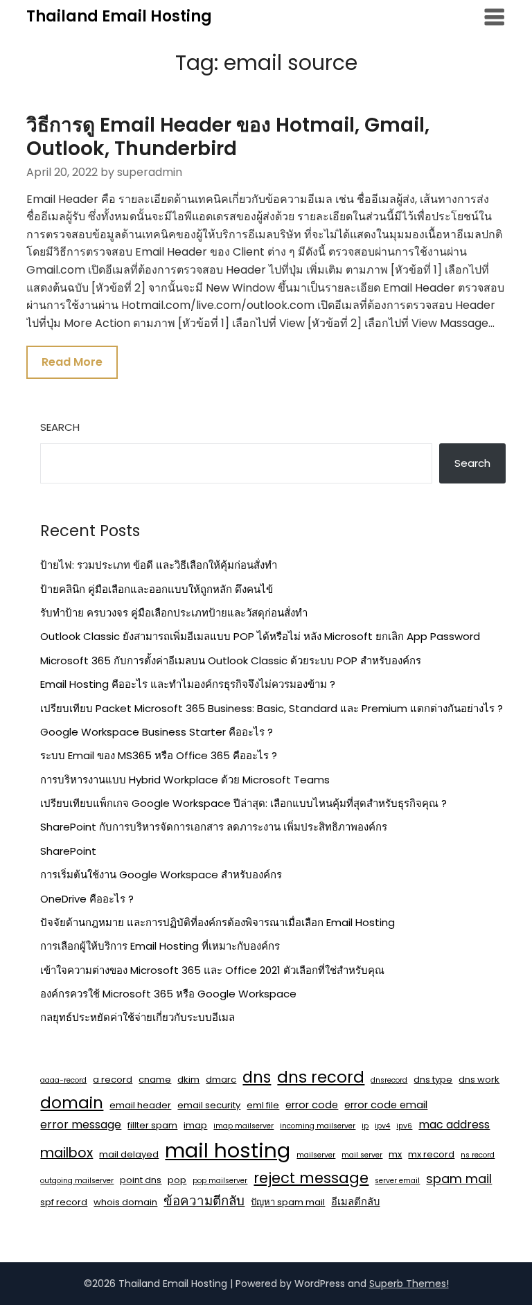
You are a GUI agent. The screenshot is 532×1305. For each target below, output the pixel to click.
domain (71, 1103)
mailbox (66, 1153)
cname (155, 1079)
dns (256, 1077)
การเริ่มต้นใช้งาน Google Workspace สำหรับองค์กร (161, 874)
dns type (433, 1079)
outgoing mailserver (77, 1180)
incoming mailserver (317, 1126)
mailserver (315, 1155)
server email (397, 1180)
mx (395, 1154)
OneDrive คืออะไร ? (87, 898)
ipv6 (404, 1126)
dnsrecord (389, 1080)
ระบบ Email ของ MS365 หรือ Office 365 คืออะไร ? (158, 755)
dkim (188, 1079)
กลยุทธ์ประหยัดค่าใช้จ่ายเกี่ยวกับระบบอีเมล (137, 1017)
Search (60, 427)
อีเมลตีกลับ (355, 1202)
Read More (72, 362)
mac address (454, 1125)
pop (177, 1180)
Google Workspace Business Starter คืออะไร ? (156, 732)
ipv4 (382, 1126)
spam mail (459, 1178)
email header (140, 1105)
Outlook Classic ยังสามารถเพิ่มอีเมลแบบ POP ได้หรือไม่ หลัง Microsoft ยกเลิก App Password (260, 636)
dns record (320, 1077)
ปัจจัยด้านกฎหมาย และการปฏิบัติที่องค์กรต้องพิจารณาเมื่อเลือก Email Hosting (217, 922)
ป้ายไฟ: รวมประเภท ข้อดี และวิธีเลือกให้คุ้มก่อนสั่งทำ (158, 565)
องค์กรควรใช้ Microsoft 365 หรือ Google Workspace (168, 993)
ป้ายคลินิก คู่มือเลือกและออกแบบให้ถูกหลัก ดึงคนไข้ (156, 589)
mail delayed (129, 1154)
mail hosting (227, 1150)
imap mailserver (243, 1126)
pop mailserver (220, 1180)
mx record (431, 1154)
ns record (478, 1155)
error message (80, 1125)
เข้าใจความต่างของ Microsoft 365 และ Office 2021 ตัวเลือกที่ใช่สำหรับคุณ (212, 970)
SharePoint (68, 851)
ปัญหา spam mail (288, 1202)
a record (112, 1079)
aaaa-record (63, 1080)
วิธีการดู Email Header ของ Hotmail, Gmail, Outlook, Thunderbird (227, 137)
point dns (140, 1180)
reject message (311, 1178)
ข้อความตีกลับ (204, 1200)
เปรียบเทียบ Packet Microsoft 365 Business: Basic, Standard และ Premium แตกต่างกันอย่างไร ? (271, 708)
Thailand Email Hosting (119, 16)
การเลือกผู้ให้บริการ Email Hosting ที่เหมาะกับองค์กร (160, 946)
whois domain (125, 1202)
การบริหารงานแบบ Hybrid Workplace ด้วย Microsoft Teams (185, 779)
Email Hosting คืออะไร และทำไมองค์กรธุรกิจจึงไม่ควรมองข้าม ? (187, 684)
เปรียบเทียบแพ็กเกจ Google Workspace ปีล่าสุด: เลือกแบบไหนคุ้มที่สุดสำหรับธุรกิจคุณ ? (243, 803)
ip (365, 1126)
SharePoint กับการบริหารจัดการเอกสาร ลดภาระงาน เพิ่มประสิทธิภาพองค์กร (213, 826)
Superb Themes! (409, 1283)
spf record (63, 1202)
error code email (385, 1105)
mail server (362, 1155)
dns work (479, 1079)
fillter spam (152, 1125)
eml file (263, 1105)
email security (208, 1105)
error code (311, 1105)
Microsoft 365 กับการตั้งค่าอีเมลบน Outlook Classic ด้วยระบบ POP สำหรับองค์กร (230, 660)
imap (195, 1125)
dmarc (221, 1079)
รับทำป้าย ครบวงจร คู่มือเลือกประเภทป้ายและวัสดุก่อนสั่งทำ (174, 612)
